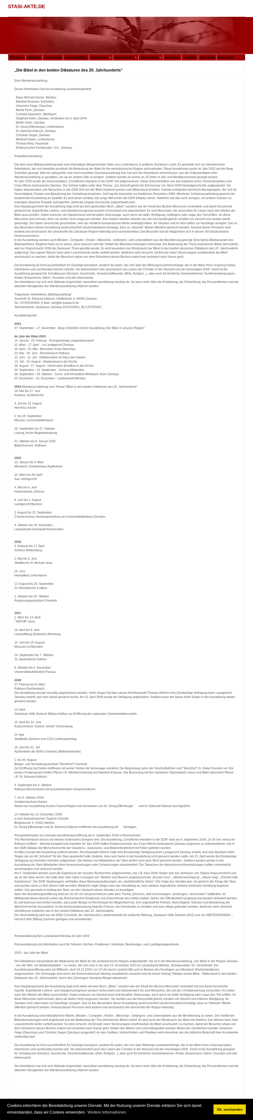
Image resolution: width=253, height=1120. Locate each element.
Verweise (189, 57)
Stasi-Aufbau (149, 57)
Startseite (17, 57)
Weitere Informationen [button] (106, 1112)
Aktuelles (34, 57)
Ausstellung (52, 57)
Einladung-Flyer (76, 57)
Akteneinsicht (125, 57)
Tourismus (172, 57)
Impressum (226, 57)
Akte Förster (100, 57)
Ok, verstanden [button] (230, 1109)
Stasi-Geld (207, 57)
